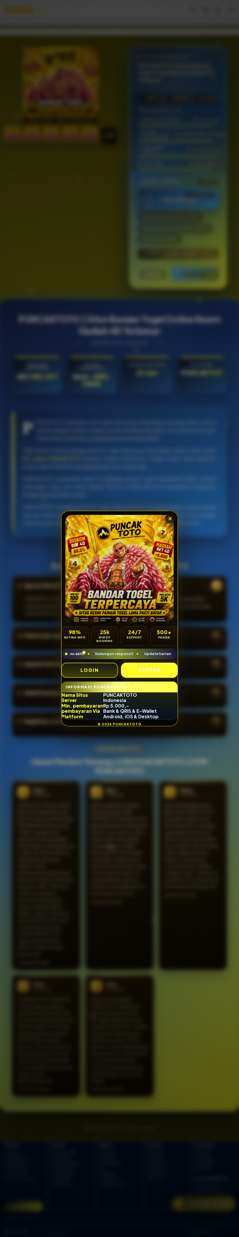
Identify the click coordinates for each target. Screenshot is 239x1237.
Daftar (149, 670)
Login (89, 670)
